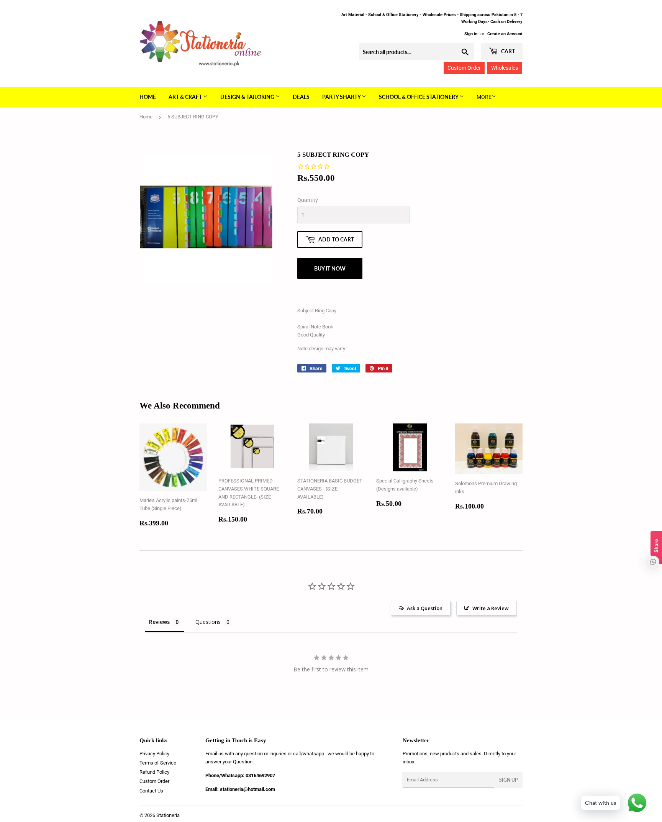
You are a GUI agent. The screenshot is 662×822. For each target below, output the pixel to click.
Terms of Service (157, 763)
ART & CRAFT (186, 97)
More (484, 97)
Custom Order (464, 68)
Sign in (470, 33)
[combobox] (416, 51)
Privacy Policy (154, 753)
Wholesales (504, 68)
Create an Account (505, 33)
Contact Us (151, 791)
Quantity (307, 200)
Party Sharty (342, 97)
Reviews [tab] (159, 621)
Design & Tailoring (247, 97)
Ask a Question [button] (424, 608)
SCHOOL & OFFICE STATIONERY (419, 97)
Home (147, 97)
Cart (507, 51)
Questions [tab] (208, 621)
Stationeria (168, 815)
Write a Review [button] (490, 608)
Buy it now (330, 268)
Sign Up (508, 780)
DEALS (301, 97)
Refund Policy (154, 772)
